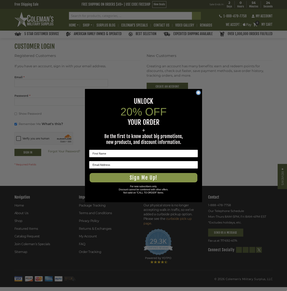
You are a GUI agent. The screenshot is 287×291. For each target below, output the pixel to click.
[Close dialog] (198, 92)
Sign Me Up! (143, 178)
